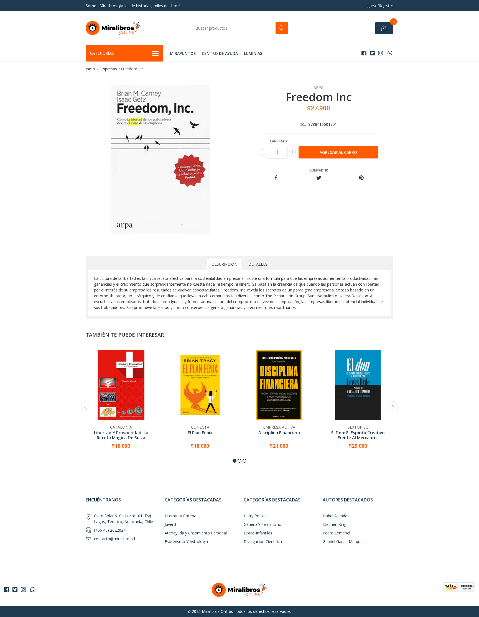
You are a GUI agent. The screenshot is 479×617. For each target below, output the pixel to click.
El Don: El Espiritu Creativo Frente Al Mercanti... (358, 435)
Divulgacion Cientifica (263, 541)
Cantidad (278, 141)
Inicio (90, 68)
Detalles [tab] (257, 264)
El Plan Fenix (200, 432)
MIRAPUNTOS (183, 53)
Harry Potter (255, 515)
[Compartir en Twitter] (318, 178)
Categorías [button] (102, 53)
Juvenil (170, 524)
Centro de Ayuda (220, 53)
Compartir (318, 170)
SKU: (303, 124)
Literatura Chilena (180, 515)
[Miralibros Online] (113, 28)
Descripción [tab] (224, 264)
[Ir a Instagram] (380, 53)
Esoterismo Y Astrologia (186, 541)
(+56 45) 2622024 (110, 530)
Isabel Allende (335, 515)
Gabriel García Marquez (344, 541)
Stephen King (334, 524)
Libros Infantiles (258, 533)
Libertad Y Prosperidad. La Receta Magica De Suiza (121, 435)
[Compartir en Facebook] (276, 178)
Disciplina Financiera (279, 432)
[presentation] (85, 407)
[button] (234, 461)
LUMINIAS (253, 53)
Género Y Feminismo (262, 524)
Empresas (108, 68)
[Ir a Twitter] (372, 53)
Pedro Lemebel (336, 533)
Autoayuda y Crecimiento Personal (196, 533)
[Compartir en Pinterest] (361, 178)
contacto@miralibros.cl (114, 538)
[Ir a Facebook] (363, 53)
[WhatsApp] (389, 53)
